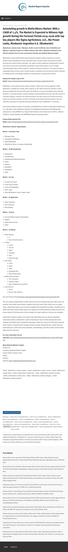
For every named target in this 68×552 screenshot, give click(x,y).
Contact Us (13, 547)
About (6, 547)
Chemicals (7, 412)
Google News (6, 426)
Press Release (16, 412)
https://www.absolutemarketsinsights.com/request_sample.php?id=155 (31, 81)
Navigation (7, 18)
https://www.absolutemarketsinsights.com (22, 361)
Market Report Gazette (39, 6)
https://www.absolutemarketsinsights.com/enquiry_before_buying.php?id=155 (33, 122)
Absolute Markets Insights (20, 25)
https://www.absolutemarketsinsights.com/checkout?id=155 (40, 297)
